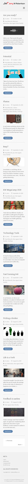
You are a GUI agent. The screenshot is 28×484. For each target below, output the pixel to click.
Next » (20, 445)
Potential (7, 56)
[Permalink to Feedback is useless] (14, 412)
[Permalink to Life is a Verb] (14, 373)
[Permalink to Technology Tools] (14, 248)
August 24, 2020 (17, 361)
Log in (4, 459)
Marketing (6, 109)
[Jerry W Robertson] (14, 2)
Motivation (6, 23)
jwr (14, 153)
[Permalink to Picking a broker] (14, 331)
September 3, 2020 (17, 277)
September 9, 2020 (17, 236)
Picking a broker (10, 318)
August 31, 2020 (17, 321)
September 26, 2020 (18, 105)
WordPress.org (6, 465)
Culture (15, 62)
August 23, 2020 (17, 402)
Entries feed (6, 461)
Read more (8, 48)
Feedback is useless (11, 399)
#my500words (8, 21)
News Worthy (19, 23)
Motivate (15, 21)
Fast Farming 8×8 (10, 274)
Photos (6, 101)
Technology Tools (11, 233)
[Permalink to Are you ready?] (14, 30)
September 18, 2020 (18, 193)
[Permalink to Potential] (14, 73)
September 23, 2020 (18, 150)
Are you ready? (10, 15)
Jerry (8, 18)
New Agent (13, 23)
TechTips (19, 111)
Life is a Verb (9, 357)
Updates (13, 198)
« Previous (9, 440)
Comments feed (6, 463)
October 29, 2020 (17, 18)
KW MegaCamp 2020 (12, 190)
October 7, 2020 (17, 60)
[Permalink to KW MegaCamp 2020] (14, 205)
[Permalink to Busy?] (14, 162)
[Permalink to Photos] (14, 119)
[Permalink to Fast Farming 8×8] (14, 290)
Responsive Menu (24, 8)
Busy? (5, 146)
